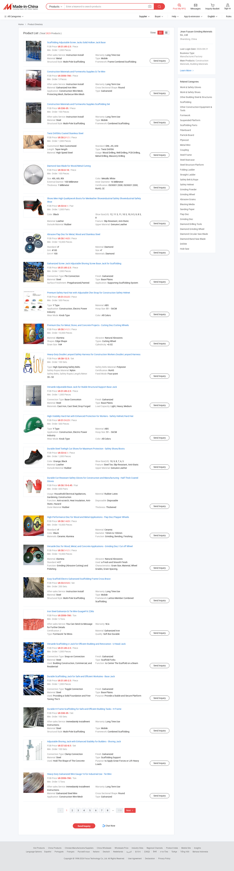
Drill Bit (183, 243)
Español (47, 851)
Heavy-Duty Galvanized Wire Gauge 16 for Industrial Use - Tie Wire (79, 773)
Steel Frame (186, 154)
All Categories (14, 16)
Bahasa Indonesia (200, 851)
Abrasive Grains (188, 199)
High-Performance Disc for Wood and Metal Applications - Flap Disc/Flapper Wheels (88, 517)
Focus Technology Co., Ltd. (96, 858)
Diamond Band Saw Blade (193, 238)
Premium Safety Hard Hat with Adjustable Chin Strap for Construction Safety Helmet (88, 292)
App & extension (192, 16)
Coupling (184, 149)
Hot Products (39, 848)
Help (174, 16)
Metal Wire (185, 144)
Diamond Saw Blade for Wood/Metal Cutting (69, 165)
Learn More (187, 70)
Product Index (172, 848)
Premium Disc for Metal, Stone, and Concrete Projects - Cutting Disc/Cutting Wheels (88, 325)
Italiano (96, 851)
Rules (228, 16)
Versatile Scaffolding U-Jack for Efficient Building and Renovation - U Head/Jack (86, 643)
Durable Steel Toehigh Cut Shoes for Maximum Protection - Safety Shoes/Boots (86, 448)
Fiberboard (185, 130)
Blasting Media (187, 204)
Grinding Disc (186, 219)
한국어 (138, 851)
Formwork (185, 115)
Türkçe (174, 851)
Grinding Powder (188, 189)
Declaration (150, 858)
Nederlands (118, 851)
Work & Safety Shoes (190, 92)
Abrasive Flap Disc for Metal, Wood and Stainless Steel (73, 234)
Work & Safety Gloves (190, 87)
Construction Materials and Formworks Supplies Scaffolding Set (78, 104)
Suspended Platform (190, 120)
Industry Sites (137, 848)
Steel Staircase (187, 159)
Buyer (158, 16)
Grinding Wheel (187, 194)
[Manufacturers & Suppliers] (20, 6)
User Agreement (135, 858)
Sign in (227, 8)
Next (130, 810)
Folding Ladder (187, 169)
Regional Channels (155, 848)
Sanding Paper (187, 209)
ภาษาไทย (164, 851)
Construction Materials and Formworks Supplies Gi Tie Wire (76, 71)
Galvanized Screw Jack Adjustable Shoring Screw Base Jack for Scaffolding (84, 263)
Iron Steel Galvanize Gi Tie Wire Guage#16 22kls (70, 611)
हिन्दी (155, 851)
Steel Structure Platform (192, 164)
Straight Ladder (187, 174)
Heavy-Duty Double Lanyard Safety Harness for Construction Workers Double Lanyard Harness (93, 354)
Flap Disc (184, 214)
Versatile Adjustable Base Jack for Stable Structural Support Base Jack (82, 386)
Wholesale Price (121, 848)
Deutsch (106, 851)
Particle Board (187, 135)
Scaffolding (185, 102)
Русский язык (84, 851)
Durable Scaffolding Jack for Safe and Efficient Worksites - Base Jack (81, 676)
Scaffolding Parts (188, 125)
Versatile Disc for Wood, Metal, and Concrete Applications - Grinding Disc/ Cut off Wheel (90, 546)
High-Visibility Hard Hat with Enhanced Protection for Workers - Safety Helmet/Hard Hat (90, 416)
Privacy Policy (164, 858)
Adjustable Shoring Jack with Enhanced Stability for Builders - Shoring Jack (84, 741)
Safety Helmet (187, 184)
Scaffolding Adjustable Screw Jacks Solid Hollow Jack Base (76, 42)
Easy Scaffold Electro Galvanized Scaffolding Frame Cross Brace (78, 578)
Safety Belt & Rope (189, 179)
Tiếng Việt (184, 851)
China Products (54, 848)
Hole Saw (184, 248)
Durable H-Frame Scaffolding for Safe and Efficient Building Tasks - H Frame (84, 708)
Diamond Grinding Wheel (192, 228)
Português (59, 851)
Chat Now (110, 825)
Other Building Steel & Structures (196, 97)
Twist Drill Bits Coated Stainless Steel (65, 133)
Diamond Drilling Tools (191, 224)
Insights (197, 848)
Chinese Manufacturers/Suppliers (79, 848)
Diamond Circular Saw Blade (194, 233)
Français (70, 851)
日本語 (147, 851)
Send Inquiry (159, 60)
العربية (129, 851)
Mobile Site (186, 848)
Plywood (184, 139)
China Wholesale (104, 848)
